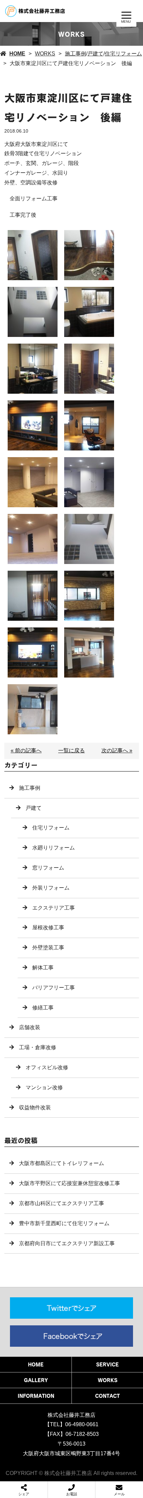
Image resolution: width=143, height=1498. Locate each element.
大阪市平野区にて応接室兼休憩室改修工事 (69, 1183)
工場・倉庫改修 (37, 1047)
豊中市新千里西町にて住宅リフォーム (64, 1223)
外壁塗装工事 (48, 947)
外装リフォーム (51, 888)
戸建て (95, 53)
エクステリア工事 (53, 908)
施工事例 (75, 53)
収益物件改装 (35, 1107)
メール (119, 1494)
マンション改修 (44, 1087)
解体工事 (43, 967)
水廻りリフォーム (53, 848)
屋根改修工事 (48, 927)
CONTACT (107, 1395)
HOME (17, 53)
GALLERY (36, 1380)
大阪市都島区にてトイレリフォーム (61, 1163)
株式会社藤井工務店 (71, 1415)
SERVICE (107, 1364)
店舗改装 (29, 1027)
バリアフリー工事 (53, 987)
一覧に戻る (71, 750)
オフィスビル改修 (47, 1067)
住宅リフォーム (123, 53)
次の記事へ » (116, 750)
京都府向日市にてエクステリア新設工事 (67, 1243)
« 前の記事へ (26, 750)
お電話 (71, 1494)
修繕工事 (43, 1007)
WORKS (45, 53)
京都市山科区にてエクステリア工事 (61, 1203)
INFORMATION (36, 1395)
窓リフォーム (48, 868)
